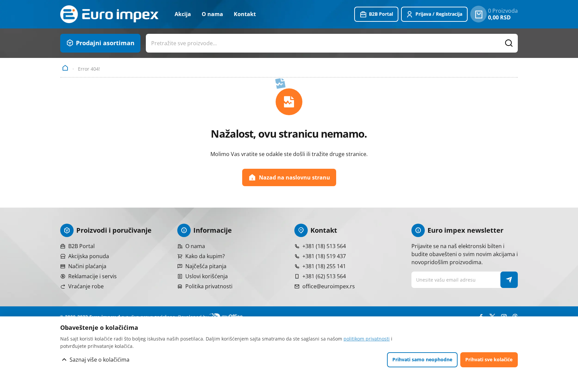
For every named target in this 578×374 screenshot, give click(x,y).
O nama (212, 14)
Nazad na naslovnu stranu (294, 177)
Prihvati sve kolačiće (488, 359)
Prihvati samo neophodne (422, 359)
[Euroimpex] (109, 14)
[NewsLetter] (509, 280)
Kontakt (245, 14)
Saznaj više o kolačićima (99, 359)
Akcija (183, 14)
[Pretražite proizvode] (509, 43)
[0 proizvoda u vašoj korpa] (478, 14)
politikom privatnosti (367, 338)
